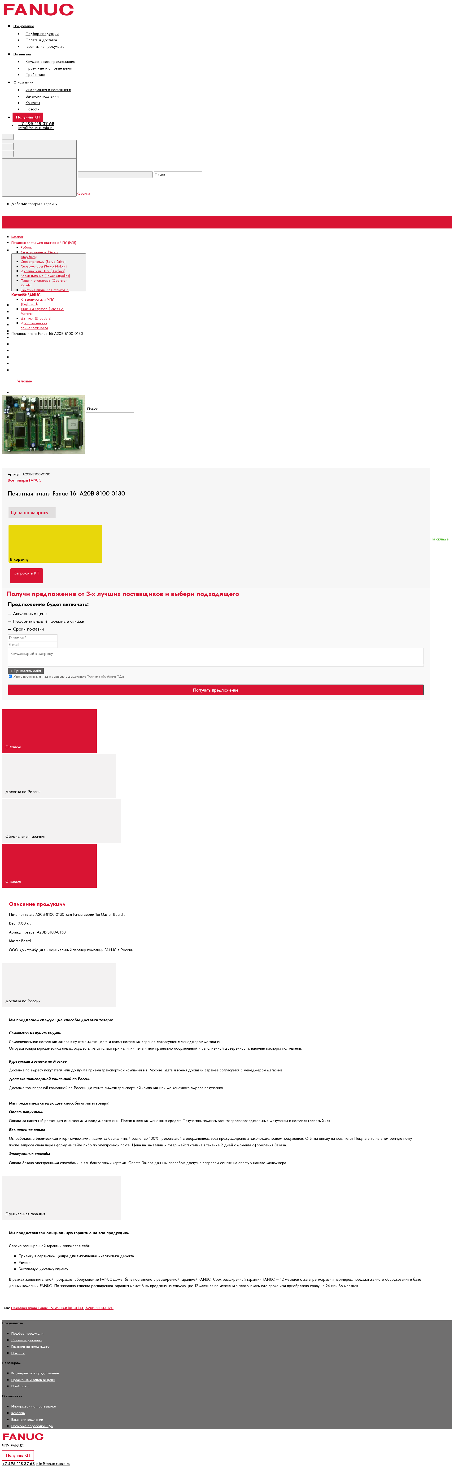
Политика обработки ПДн (105, 676)
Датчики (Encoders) (36, 318)
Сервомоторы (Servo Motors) (44, 266)
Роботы (26, 247)
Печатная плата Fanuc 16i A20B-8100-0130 (47, 1308)
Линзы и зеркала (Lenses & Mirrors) (42, 311)
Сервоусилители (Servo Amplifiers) (39, 254)
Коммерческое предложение (50, 61)
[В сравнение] (38, 379)
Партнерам (22, 54)
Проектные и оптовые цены (49, 68)
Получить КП (28, 117)
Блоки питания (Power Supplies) (42, 337)
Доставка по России (23, 791)
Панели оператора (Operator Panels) (44, 283)
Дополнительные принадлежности (34, 325)
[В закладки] (109, 379)
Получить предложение (215, 690)
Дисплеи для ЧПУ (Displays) (43, 271)
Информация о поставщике (48, 89)
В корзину (20, 559)
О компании (23, 82)
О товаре (13, 747)
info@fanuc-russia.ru (36, 128)
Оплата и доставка (41, 40)
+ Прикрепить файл (26, 670)
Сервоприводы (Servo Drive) (43, 261)
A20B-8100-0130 (99, 1308)
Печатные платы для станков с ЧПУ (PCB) (45, 292)
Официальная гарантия (25, 836)
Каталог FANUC (100, 250)
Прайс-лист (35, 74)
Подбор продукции (42, 33)
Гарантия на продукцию (45, 46)
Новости (32, 109)
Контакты (33, 102)
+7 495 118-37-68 (36, 123)
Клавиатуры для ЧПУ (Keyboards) (37, 302)
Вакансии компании (42, 96)
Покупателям (23, 26)
